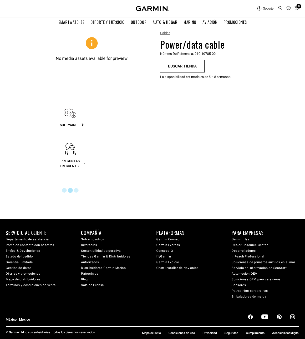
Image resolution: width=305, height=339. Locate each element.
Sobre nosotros (92, 239)
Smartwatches (71, 22)
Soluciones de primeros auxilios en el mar (263, 262)
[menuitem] (265, 8)
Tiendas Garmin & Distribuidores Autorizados (106, 259)
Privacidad (210, 333)
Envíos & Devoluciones (23, 250)
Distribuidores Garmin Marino (103, 268)
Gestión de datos (19, 268)
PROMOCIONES (235, 22)
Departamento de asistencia (27, 239)
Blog (84, 279)
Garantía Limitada (19, 262)
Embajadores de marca (249, 296)
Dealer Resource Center (250, 245)
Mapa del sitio (151, 333)
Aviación (210, 22)
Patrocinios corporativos (250, 291)
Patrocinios (89, 273)
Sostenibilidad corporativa (101, 250)
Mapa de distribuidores (23, 279)
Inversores (89, 245)
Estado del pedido (19, 256)
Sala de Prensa (92, 285)
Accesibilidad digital (285, 333)
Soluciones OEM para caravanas (256, 279)
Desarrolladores (244, 250)
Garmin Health (242, 239)
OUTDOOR (139, 22)
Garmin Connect (168, 239)
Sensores (239, 285)
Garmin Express (168, 245)
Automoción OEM (245, 273)
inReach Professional (248, 256)
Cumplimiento (255, 333)
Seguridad (231, 333)
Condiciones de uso (181, 333)
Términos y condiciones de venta (31, 285)
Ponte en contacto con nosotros (30, 245)
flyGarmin (163, 256)
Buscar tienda (182, 66)
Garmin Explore (167, 262)
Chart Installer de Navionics (177, 268)
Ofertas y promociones (23, 273)
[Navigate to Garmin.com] (152, 8)
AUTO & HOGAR (165, 22)
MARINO (189, 22)
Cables (165, 33)
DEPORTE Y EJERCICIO (108, 22)
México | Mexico (18, 320)
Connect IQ (164, 250)
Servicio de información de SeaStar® (259, 268)
